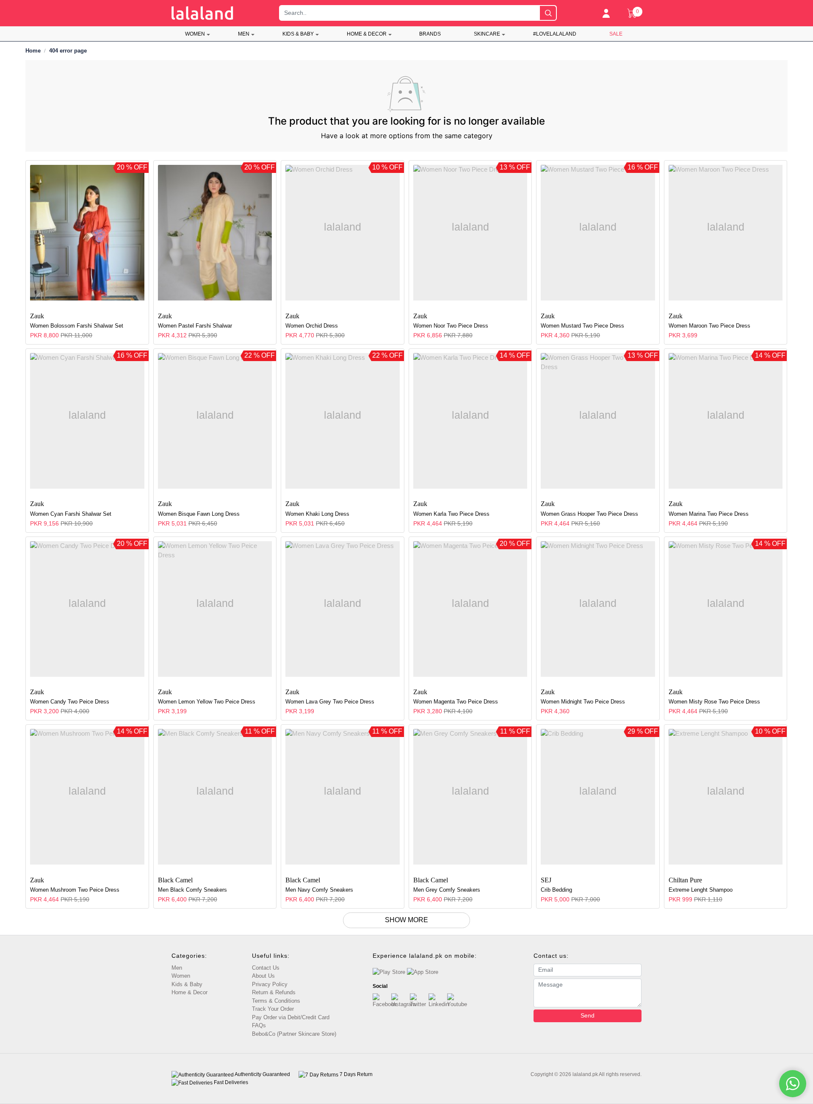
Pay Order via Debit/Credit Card (290, 1017)
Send (588, 1015)
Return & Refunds (274, 992)
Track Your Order (273, 1009)
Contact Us (265, 968)
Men (243, 34)
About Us (263, 976)
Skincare (487, 34)
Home (33, 50)
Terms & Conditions (276, 1001)
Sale (615, 34)
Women (195, 34)
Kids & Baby (298, 34)
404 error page (68, 50)
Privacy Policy (270, 984)
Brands (430, 34)
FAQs (259, 1025)
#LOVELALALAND (554, 34)
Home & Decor (367, 34)
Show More (406, 919)
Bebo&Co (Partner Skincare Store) (294, 1034)
